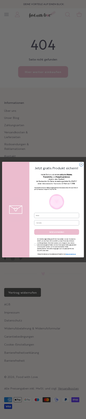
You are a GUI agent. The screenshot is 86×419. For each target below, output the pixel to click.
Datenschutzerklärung (71, 254)
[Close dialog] (81, 164)
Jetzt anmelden (56, 231)
